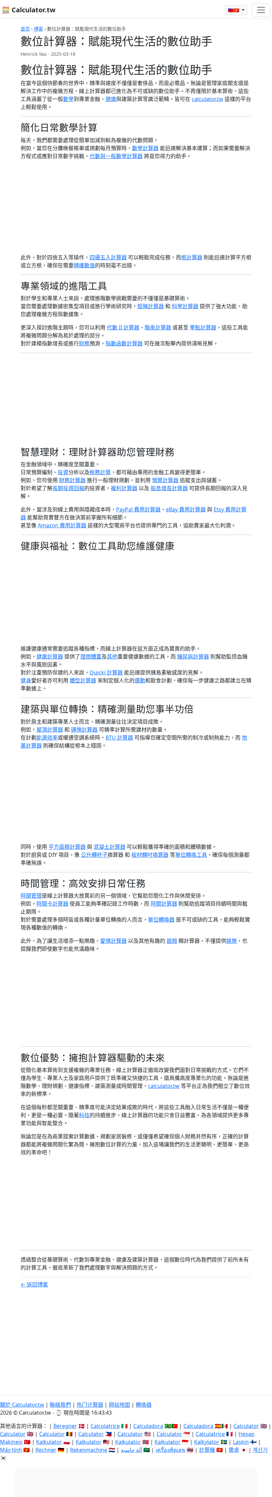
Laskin (241, 1442)
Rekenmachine (88, 1449)
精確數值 (84, 265)
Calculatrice (210, 1434)
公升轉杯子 (94, 854)
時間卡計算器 (52, 903)
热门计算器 (90, 1404)
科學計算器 (185, 306)
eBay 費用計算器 (186, 509)
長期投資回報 (68, 488)
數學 (68, 99)
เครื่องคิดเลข (170, 1449)
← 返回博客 (34, 1284)
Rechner (45, 1449)
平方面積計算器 (67, 846)
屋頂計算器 (49, 729)
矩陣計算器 (150, 306)
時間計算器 (164, 903)
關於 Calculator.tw (22, 1404)
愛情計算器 (113, 940)
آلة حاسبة (131, 1449)
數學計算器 (145, 148)
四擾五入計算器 (108, 257)
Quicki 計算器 (106, 672)
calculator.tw (207, 99)
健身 (26, 680)
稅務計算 (100, 472)
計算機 (207, 1449)
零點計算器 (203, 327)
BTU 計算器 (119, 737)
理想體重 (91, 656)
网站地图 (119, 1404)
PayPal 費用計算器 (138, 509)
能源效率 (47, 737)
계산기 (260, 1449)
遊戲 (172, 940)
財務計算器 (72, 480)
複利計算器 (124, 488)
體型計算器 (83, 680)
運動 (140, 680)
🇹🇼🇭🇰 (234, 10)
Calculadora (148, 1426)
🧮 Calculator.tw (28, 9)
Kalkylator (206, 1442)
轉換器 (144, 1404)
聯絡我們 (60, 1404)
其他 (112, 656)
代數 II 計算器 (123, 327)
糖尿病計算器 (193, 656)
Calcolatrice (105, 1426)
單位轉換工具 (191, 854)
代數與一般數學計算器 (116, 156)
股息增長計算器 (169, 488)
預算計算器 (165, 480)
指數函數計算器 (124, 343)
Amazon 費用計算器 (62, 525)
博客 (38, 29)
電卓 (234, 1449)
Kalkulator (49, 1442)
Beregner (65, 1426)
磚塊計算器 (84, 729)
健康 (110, 99)
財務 (84, 343)
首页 (25, 29)
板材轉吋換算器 (150, 854)
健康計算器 (49, 656)
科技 (84, 1115)
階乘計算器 (158, 327)
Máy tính (11, 1449)
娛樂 (231, 940)
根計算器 (191, 257)
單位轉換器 (161, 919)
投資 (63, 472)
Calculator (246, 1426)
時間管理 (31, 895)
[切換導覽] (261, 10)
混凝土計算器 (109, 846)
